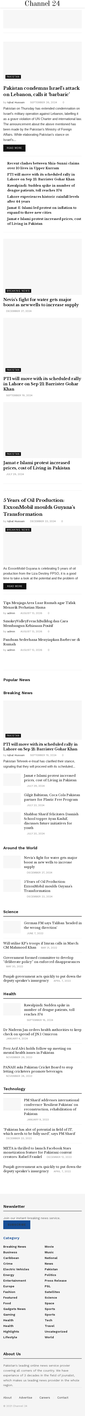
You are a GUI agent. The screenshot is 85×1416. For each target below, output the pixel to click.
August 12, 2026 (31, 649)
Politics (50, 1275)
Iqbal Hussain (16, 102)
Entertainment (14, 1280)
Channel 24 (42, 4)
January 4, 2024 (16, 1038)
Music (49, 1252)
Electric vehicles (16, 1269)
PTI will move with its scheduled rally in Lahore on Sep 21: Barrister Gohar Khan (42, 384)
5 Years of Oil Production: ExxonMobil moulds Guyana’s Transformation (39, 507)
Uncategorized (56, 1331)
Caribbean (11, 1258)
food (7, 1303)
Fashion (9, 1292)
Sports (50, 1309)
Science (51, 1297)
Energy (8, 1275)
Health (8, 1320)
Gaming (9, 1314)
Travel (49, 1326)
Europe (8, 1286)
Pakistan (13, 76)
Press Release (56, 1280)
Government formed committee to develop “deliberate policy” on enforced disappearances (41, 960)
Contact (62, 1397)
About (7, 1397)
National (51, 1258)
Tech (48, 1320)
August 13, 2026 (31, 613)
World (49, 1337)
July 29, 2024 (14, 474)
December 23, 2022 (18, 1138)
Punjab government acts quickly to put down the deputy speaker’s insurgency (42, 978)
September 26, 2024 (43, 102)
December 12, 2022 (59, 1157)
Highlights (11, 1331)
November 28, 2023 (18, 1076)
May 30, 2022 (14, 966)
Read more (14, 148)
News (49, 1263)
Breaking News (18, 290)
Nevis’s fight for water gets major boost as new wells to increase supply (50, 862)
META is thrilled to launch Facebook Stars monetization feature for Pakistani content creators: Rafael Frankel (37, 1152)
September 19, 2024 (18, 395)
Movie (49, 1246)
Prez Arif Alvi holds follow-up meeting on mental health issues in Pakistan (37, 1051)
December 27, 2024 (18, 311)
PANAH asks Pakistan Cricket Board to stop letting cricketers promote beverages (38, 1069)
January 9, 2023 (37, 1119)
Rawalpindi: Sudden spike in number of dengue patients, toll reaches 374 (49, 1009)
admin (11, 613)
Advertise (25, 1397)
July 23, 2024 (35, 805)
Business (10, 1252)
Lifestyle (10, 1337)
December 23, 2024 (42, 521)
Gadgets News (14, 1309)
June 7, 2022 (34, 933)
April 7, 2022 (62, 980)
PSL (48, 1286)
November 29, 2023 (18, 1057)
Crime (8, 1263)
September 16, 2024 (39, 1020)
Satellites (52, 1292)
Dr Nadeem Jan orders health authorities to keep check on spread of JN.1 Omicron (42, 1032)
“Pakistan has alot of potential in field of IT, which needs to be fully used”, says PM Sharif (39, 1132)
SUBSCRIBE (17, 1224)
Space (49, 1303)
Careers (44, 1397)
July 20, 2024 (35, 833)
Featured (10, 1297)
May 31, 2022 (48, 947)
